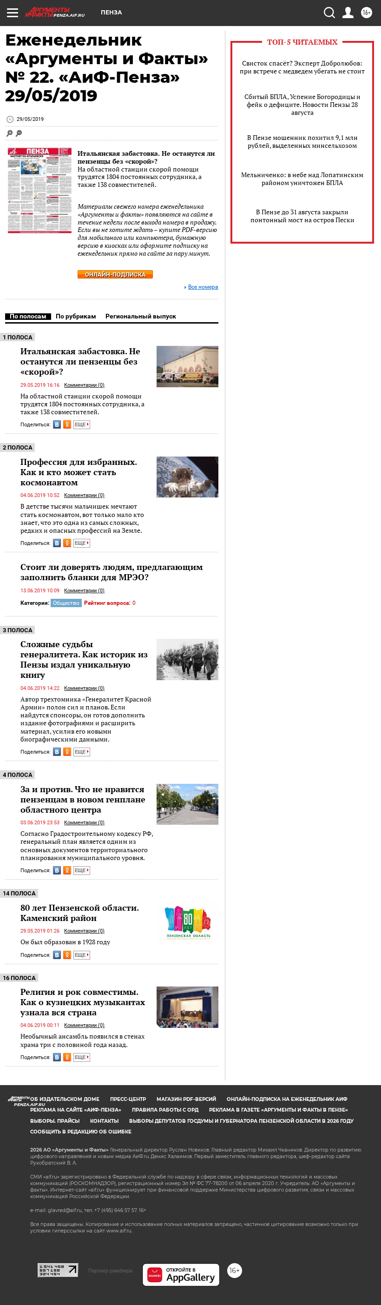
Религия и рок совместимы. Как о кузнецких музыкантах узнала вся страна (82, 1002)
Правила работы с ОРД (165, 1110)
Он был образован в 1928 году (65, 942)
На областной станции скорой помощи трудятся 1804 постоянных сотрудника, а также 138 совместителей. (82, 404)
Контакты (104, 1121)
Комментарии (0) (84, 385)
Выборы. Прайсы (54, 1121)
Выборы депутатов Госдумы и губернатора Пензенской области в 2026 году (241, 1121)
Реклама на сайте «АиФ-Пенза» (75, 1110)
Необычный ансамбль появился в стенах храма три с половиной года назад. (82, 1040)
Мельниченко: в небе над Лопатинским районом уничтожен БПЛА (302, 178)
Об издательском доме (64, 1099)
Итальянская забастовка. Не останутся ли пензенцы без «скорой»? (146, 157)
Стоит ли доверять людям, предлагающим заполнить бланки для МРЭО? (111, 572)
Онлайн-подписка (115, 274)
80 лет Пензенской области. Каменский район (79, 912)
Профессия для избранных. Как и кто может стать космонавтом (78, 472)
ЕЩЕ (81, 425)
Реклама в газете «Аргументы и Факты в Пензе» (278, 1110)
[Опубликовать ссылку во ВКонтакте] (57, 424)
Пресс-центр (128, 1099)
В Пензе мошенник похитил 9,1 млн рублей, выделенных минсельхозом (302, 141)
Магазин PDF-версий (186, 1099)
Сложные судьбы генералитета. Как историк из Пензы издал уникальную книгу (84, 659)
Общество (66, 603)
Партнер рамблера (110, 1270)
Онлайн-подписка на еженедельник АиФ (287, 1099)
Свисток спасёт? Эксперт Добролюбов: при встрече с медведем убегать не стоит (302, 67)
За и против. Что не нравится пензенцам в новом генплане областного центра (82, 799)
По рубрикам (76, 316)
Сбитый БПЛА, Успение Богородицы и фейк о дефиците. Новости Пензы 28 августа (302, 104)
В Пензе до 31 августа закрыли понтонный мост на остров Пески (302, 216)
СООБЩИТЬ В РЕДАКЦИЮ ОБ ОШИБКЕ (80, 1132)
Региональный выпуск (140, 316)
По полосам (28, 316)
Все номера (203, 287)
